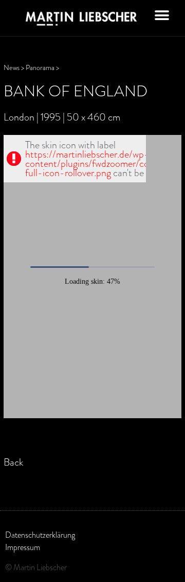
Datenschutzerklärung (40, 535)
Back (14, 462)
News (12, 68)
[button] (162, 15)
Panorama (40, 68)
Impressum (22, 547)
